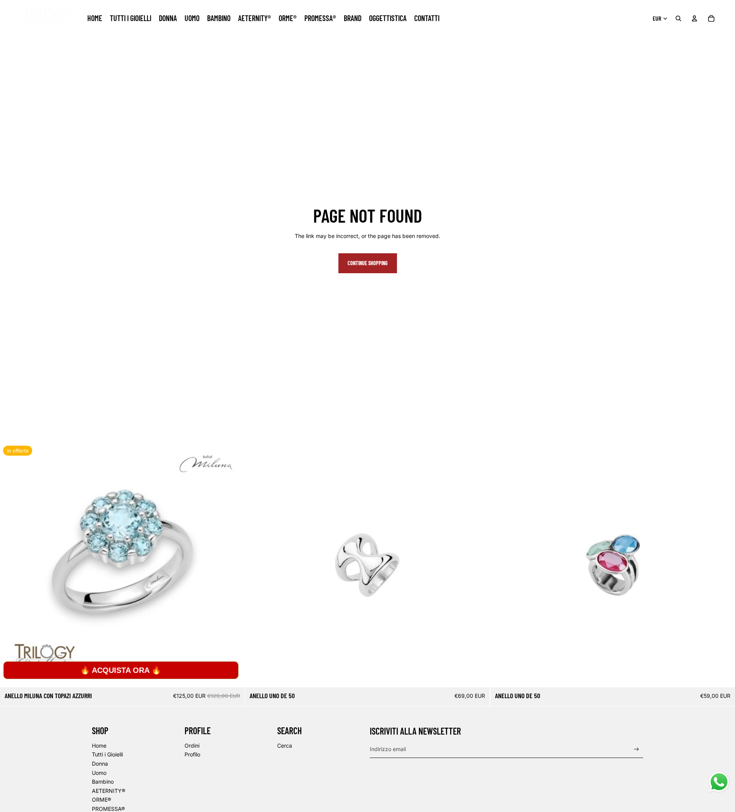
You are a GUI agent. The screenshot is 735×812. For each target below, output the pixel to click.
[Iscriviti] (636, 749)
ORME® (101, 799)
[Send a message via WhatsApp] (719, 782)
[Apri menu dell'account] (694, 18)
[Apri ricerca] (678, 18)
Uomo (99, 772)
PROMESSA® (108, 808)
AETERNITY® (108, 790)
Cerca (284, 745)
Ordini (192, 745)
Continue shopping (368, 263)
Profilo (192, 754)
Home (99, 745)
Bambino (103, 781)
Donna (100, 763)
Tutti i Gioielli (107, 754)
